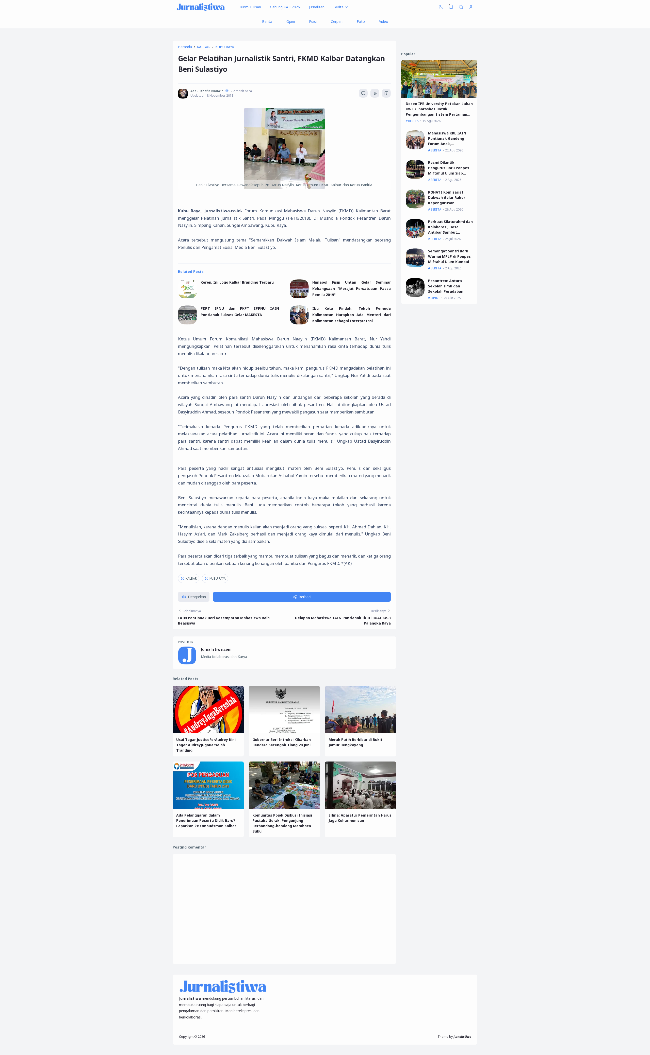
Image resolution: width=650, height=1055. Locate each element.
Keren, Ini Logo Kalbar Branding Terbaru (237, 282)
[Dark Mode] (441, 7)
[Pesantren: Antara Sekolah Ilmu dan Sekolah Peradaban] (415, 295)
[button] (193, 597)
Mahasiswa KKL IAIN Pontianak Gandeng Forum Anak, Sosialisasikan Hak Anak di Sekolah (450, 144)
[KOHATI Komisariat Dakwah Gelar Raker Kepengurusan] (415, 207)
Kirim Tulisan (250, 7)
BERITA (413, 121)
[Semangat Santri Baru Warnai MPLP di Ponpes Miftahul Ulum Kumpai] (415, 266)
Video (383, 21)
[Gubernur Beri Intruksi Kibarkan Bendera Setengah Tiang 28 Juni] (284, 732)
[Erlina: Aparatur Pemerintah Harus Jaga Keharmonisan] (360, 807)
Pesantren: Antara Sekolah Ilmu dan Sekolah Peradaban (445, 286)
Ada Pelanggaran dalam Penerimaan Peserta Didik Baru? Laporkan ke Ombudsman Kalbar (206, 820)
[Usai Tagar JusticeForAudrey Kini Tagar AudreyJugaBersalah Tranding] (208, 732)
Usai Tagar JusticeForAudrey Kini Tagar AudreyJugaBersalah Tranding (206, 745)
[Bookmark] (386, 94)
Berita (267, 21)
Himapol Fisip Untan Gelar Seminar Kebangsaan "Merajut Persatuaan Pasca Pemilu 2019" (351, 288)
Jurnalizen (316, 7)
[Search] (461, 7)
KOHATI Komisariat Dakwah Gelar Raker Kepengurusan (446, 197)
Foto (361, 21)
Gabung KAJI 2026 (285, 7)
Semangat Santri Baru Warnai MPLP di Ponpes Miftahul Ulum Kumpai (449, 256)
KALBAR (191, 578)
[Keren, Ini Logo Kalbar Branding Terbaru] (187, 297)
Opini (290, 21)
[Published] (236, 95)
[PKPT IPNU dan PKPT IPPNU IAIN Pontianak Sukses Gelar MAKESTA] (187, 323)
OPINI (435, 298)
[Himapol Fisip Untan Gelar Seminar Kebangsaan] (299, 297)
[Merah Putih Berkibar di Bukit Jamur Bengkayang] (360, 732)
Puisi (313, 21)
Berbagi (305, 596)
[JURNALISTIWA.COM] (200, 7)
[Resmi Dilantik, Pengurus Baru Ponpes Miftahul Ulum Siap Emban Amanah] (415, 177)
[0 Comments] (363, 93)
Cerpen (337, 21)
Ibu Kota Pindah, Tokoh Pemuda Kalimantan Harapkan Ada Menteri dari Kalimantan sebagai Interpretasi (351, 314)
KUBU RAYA (217, 578)
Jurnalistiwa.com (216, 649)
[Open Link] (471, 7)
